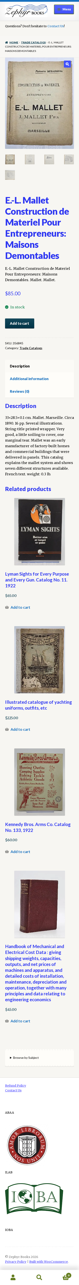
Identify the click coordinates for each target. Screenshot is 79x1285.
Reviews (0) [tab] (19, 391)
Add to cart (19, 323)
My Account (13, 1277)
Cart (61, 1274)
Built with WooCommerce (48, 1262)
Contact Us (55, 26)
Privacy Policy (15, 1262)
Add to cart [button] (20, 607)
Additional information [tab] (29, 379)
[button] (67, 64)
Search (39, 1277)
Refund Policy (15, 1086)
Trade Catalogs (33, 42)
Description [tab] (20, 366)
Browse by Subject (26, 1057)
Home (13, 42)
